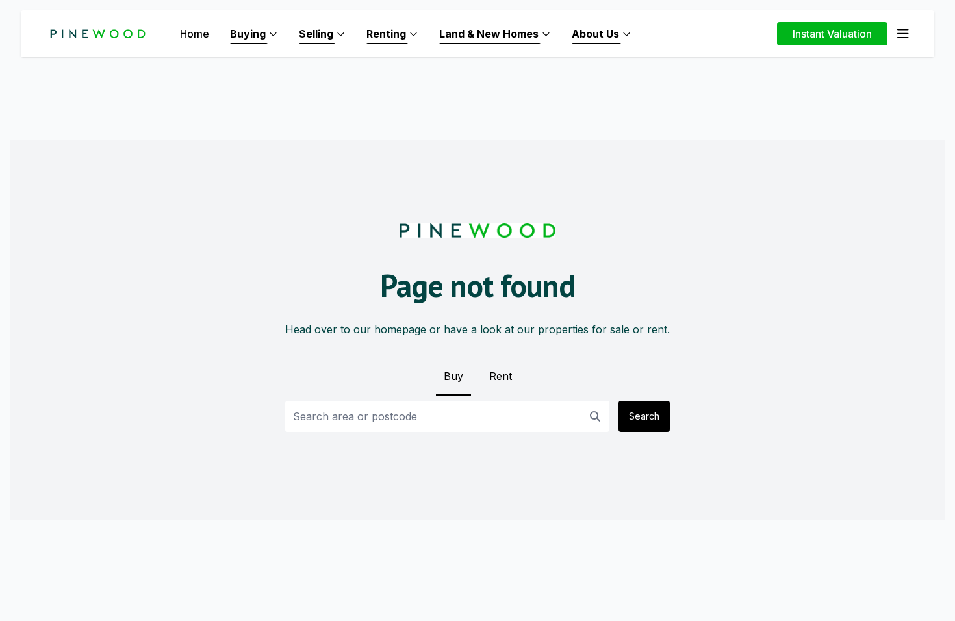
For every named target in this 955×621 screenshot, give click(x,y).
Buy (453, 376)
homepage (400, 329)
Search (644, 416)
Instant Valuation (832, 33)
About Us (595, 33)
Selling (316, 33)
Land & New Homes (489, 33)
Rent (500, 376)
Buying (248, 33)
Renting (386, 33)
